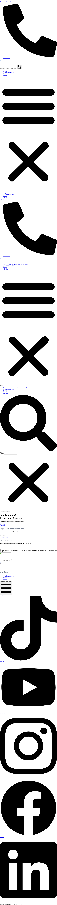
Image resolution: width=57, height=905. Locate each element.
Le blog (5, 71)
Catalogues (5, 269)
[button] (28, 134)
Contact (5, 75)
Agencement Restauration (6, 1)
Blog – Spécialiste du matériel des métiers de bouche (15, 264)
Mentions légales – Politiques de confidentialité (11, 903)
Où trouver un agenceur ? (9, 72)
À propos (5, 73)
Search (1, 68)
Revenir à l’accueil (4, 537)
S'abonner (28, 547)
